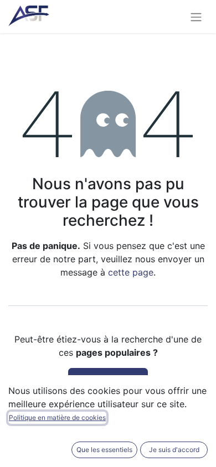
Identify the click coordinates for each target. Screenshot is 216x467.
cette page (130, 272)
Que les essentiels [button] (104, 449)
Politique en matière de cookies (57, 417)
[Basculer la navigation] (196, 16)
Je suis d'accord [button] (174, 449)
